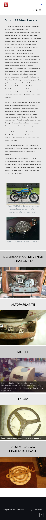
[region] (23, 282)
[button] (35, 10)
